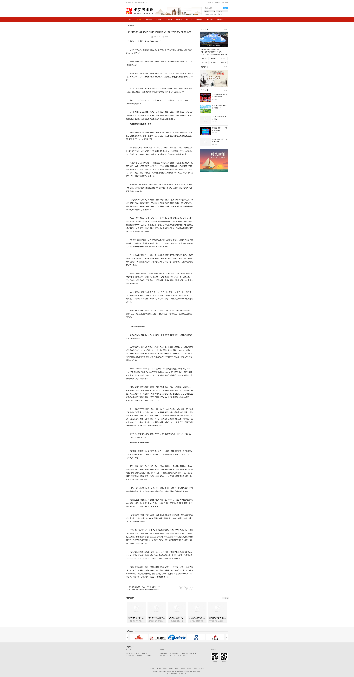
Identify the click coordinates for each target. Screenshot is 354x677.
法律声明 (183, 668)
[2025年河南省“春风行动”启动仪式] (214, 119)
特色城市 (223, 58)
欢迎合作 (177, 668)
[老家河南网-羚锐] (177, 637)
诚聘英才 (171, 668)
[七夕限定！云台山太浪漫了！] (214, 39)
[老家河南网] (139, 11)
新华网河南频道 (135, 653)
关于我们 (201, 668)
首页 (129, 19)
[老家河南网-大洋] (215, 637)
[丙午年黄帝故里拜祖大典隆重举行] (136, 612)
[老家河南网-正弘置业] (139, 638)
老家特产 (199, 19)
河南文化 (169, 19)
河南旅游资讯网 (174, 653)
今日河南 (149, 19)
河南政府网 (144, 653)
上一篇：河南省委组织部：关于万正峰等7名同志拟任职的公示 (144, 587)
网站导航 (159, 668)
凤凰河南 (185, 656)
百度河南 (179, 656)
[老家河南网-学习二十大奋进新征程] (178, 11)
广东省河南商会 (184, 653)
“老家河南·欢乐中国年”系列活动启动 (211, 52)
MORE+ (226, 29)
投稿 (223, 2)
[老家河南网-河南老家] (196, 637)
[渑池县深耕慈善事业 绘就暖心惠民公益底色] (214, 97)
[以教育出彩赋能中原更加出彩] (177, 612)
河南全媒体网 (147, 656)
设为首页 (210, 2)
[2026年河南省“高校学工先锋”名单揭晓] (214, 142)
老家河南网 (129, 2)
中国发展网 (140, 656)
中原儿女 (189, 19)
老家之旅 (213, 62)
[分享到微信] (185, 588)
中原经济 (159, 19)
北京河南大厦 (193, 653)
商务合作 (165, 668)
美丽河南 (213, 58)
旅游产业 (223, 62)
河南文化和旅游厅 (130, 656)
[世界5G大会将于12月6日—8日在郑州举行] (197, 612)
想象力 (186, 674)
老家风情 (209, 19)
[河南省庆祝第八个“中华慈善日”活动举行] (214, 131)
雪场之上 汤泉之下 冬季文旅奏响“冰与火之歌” (214, 54)
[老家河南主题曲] (214, 78)
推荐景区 (204, 62)
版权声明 (189, 668)
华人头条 (172, 656)
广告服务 (195, 668)
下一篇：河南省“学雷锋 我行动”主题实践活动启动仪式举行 (143, 589)
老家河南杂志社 (139, 2)
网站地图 (217, 2)
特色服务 (220, 19)
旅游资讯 (204, 58)
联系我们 (152, 668)
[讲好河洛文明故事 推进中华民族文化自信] (217, 612)
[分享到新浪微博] (181, 588)
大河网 (128, 653)
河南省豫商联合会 (164, 653)
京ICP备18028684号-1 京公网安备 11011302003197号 (189, 671)
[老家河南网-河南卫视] (158, 637)
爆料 (226, 2)
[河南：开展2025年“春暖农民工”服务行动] (214, 108)
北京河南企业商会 (164, 656)
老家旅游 (179, 19)
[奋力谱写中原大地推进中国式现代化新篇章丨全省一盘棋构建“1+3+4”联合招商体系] (157, 612)
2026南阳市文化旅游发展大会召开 (211, 49)
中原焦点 (139, 19)
